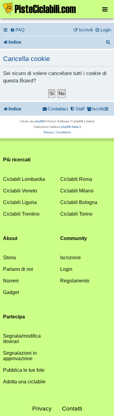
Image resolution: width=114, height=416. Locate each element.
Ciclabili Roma (76, 179)
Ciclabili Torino (76, 214)
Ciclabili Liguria (20, 202)
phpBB (39, 121)
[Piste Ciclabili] (57, 9)
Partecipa (14, 316)
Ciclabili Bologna (78, 202)
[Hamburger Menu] (105, 9)
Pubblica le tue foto (23, 370)
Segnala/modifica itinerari (22, 338)
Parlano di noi (18, 269)
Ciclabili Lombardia (24, 179)
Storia (9, 257)
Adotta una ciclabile (24, 381)
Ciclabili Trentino (21, 214)
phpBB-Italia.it (71, 126)
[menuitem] (17, 30)
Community (73, 238)
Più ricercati (16, 159)
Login (66, 269)
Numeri (11, 280)
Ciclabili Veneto (20, 190)
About (10, 238)
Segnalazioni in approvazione (20, 355)
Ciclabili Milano (77, 190)
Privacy (42, 408)
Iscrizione (70, 257)
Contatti (72, 408)
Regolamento (74, 280)
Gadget (11, 292)
